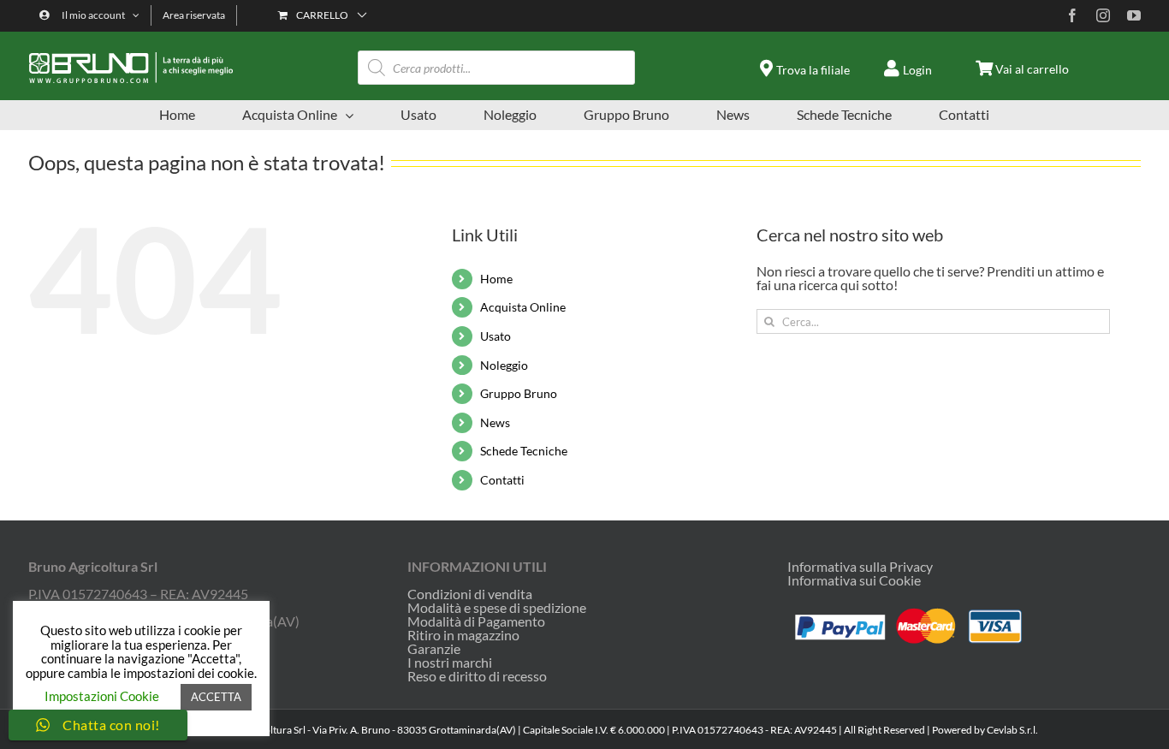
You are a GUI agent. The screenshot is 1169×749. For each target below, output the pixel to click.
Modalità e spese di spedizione (496, 608)
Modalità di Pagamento (476, 621)
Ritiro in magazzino (463, 635)
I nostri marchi (449, 662)
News (495, 422)
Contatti (502, 480)
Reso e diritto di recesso (477, 676)
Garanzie (433, 649)
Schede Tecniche (523, 450)
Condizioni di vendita (469, 594)
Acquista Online (523, 307)
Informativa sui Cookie (854, 580)
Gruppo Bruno (518, 393)
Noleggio (504, 365)
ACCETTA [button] (216, 697)
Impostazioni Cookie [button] (102, 696)
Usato (495, 336)
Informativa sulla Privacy (860, 566)
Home (496, 278)
